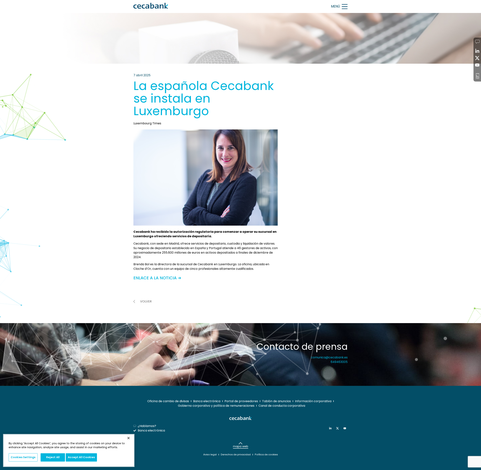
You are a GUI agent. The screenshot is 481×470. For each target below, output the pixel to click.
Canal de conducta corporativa (282, 406)
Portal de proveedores (241, 401)
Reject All (53, 457)
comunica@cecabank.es (329, 357)
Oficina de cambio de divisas (168, 401)
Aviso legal (210, 454)
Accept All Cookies (81, 457)
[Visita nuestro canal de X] (338, 428)
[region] (69, 450)
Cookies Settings (23, 457)
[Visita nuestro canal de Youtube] (345, 428)
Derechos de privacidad (236, 454)
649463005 (339, 362)
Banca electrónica (206, 401)
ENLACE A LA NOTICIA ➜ (157, 278)
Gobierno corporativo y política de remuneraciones (216, 406)
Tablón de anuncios (276, 401)
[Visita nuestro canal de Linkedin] (331, 428)
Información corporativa (313, 401)
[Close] (128, 438)
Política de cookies (266, 454)
